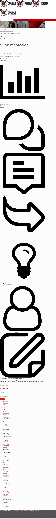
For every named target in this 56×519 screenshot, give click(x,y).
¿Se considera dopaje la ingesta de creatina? (10, 53)
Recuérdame (4, 396)
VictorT (6, 469)
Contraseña (2, 392)
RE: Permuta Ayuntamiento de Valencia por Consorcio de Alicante (7, 494)
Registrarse (5, 401)
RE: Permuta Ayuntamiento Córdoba (6, 413)
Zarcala (16, 332)
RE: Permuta (6, 460)
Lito (5, 424)
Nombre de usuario (4, 388)
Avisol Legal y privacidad (28, 510)
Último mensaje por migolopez (10, 56)
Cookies (37, 510)
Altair (6, 440)
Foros (4, 29)
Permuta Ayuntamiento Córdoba (15, 378)
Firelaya (7, 506)
